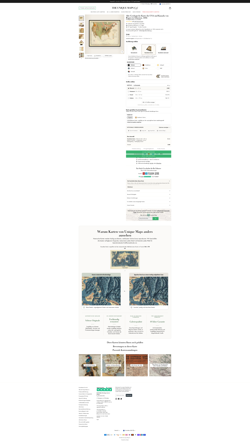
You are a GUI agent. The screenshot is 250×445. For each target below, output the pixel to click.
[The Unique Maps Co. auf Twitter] (121, 399)
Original (130, 117)
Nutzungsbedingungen (83, 426)
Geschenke (137, 12)
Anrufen (151, 163)
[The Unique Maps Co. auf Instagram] (116, 399)
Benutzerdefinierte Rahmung (84, 409)
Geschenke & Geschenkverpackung (86, 417)
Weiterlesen (130, 186)
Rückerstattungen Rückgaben (84, 400)
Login (98, 419)
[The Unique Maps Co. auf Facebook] (118, 399)
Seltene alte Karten (98, 12)
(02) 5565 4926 (101, 395)
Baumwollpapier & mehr (83, 411)
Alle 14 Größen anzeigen (149, 102)
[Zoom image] (122, 52)
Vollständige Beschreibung (145, 30)
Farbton (129, 114)
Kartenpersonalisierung (83, 404)
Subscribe (129, 395)
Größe (148, 85)
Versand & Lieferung (83, 398)
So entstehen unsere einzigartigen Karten (136, 201)
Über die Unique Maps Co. (84, 389)
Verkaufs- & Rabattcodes (84, 413)
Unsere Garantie (130, 205)
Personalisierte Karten (151, 12)
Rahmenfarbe (130, 62)
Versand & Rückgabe (131, 194)
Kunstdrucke (126, 12)
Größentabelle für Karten (84, 402)
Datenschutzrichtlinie (83, 424)
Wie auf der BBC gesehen (84, 422)
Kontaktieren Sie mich (83, 387)
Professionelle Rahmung (83, 391)
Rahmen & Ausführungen (132, 198)
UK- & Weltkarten (113, 12)
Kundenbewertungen (83, 415)
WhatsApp (158, 163)
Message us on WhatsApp (103, 398)
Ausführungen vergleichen (133, 59)
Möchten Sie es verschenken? (133, 190)
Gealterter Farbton (141, 117)
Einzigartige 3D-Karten (83, 396)
